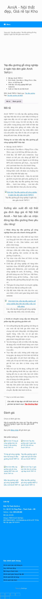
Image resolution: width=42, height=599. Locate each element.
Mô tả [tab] (8, 101)
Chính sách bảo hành (10, 580)
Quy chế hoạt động (9, 568)
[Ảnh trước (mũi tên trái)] (2, 597)
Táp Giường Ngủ (31, 404)
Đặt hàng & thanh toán (10, 571)
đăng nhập (14, 430)
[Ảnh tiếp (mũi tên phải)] (7, 597)
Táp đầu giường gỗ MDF (15, 95)
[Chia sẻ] (12, 594)
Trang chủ (7, 32)
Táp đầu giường (15, 32)
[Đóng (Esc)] (17, 594)
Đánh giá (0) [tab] (17, 101)
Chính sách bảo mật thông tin (13, 565)
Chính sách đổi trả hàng (11, 577)
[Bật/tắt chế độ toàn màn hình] (7, 594)
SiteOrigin (24, 588)
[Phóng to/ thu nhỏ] (2, 594)
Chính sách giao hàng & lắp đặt (13, 574)
